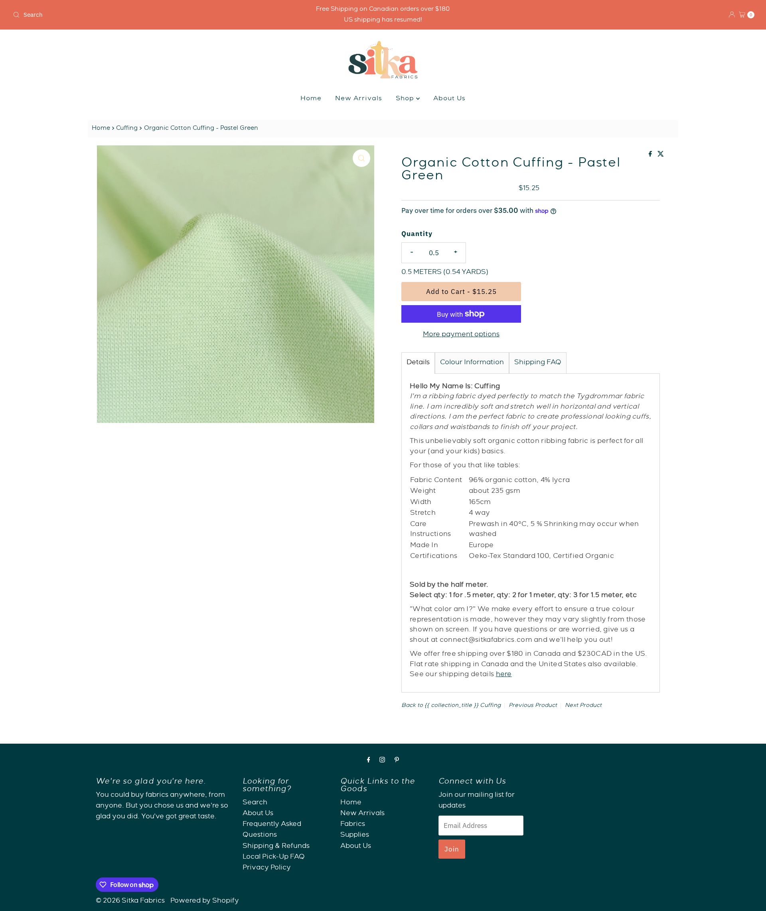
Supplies (354, 835)
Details (418, 362)
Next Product (583, 706)
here (504, 674)
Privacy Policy (267, 868)
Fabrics (352, 824)
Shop (406, 99)
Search (255, 803)
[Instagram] (382, 761)
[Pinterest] (397, 761)
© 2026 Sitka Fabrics (130, 901)
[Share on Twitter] (660, 155)
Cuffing (127, 128)
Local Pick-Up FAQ (274, 857)
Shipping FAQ (537, 362)
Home (311, 99)
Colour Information (472, 362)
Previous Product (533, 706)
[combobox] (132, 15)
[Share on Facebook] (651, 155)
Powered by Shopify (204, 901)
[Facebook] (368, 761)
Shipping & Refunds (276, 846)
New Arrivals (358, 99)
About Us (449, 99)
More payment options (461, 334)
